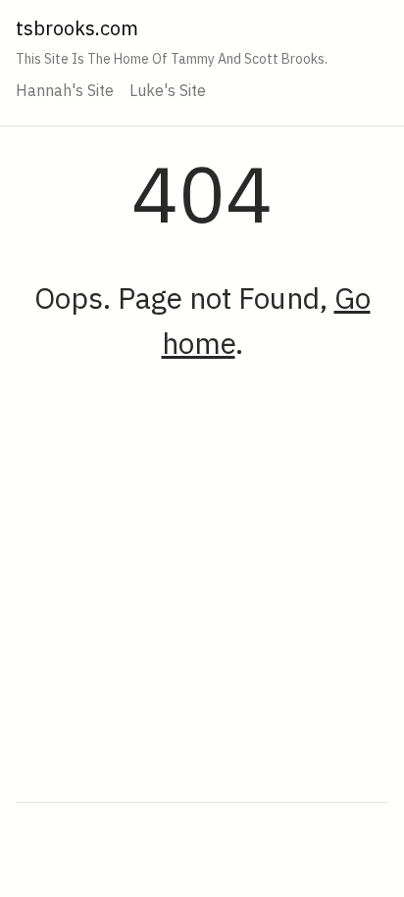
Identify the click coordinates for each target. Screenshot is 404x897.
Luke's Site (167, 90)
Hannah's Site (65, 90)
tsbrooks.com (77, 28)
